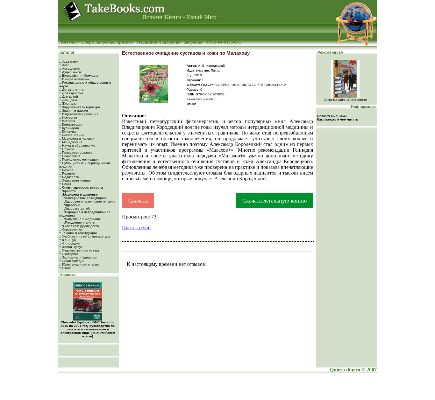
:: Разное (66, 170)
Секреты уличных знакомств (345, 99)
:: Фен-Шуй (67, 240)
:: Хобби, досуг (70, 247)
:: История (67, 121)
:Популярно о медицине (82, 219)
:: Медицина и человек (76, 138)
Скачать (138, 200)
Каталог (69, 42)
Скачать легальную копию (274, 200)
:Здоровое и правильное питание (89, 201)
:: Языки (65, 268)
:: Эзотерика (68, 254)
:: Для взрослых (71, 93)
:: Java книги (68, 61)
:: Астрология (69, 68)
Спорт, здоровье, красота (106, 42)
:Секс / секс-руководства (80, 226)
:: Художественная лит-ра (79, 250)
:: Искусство (68, 117)
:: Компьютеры (70, 124)
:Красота (68, 191)
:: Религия (67, 173)
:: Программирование (76, 152)
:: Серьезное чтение (75, 180)
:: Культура (67, 131)
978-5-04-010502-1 (223, 42)
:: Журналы (67, 103)
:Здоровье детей (76, 208)
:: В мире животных (74, 79)
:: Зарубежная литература (79, 107)
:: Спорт (65, 184)
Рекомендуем (330, 52)
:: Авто (64, 65)
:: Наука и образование (77, 145)
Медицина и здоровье (158, 42)
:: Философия (69, 243)
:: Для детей (68, 96)
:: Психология (69, 156)
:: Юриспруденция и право (79, 264)
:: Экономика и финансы (77, 257)
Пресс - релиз (136, 227)
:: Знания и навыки (73, 110)
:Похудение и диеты (79, 222)
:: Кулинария (69, 128)
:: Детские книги (71, 89)
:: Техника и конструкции (78, 233)
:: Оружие (66, 149)
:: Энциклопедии (71, 261)
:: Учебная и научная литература (84, 236)
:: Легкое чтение (71, 135)
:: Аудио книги (70, 72)
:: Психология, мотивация (78, 159)
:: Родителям (69, 177)
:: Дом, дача (68, 100)
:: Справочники (70, 229)
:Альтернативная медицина (85, 198)
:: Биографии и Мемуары (78, 75)
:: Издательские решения (78, 114)
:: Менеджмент (70, 142)
